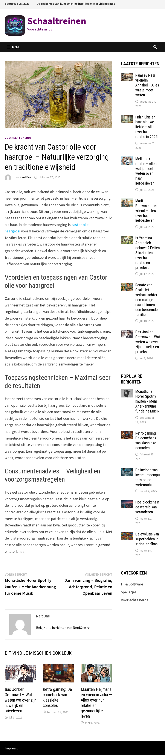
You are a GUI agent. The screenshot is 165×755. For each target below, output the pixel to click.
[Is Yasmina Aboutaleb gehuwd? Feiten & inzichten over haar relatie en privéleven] (127, 238)
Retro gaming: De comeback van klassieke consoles (57, 697)
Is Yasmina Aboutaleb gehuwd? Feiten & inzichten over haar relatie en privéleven (147, 253)
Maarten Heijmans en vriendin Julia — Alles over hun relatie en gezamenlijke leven (96, 703)
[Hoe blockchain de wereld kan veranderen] (127, 502)
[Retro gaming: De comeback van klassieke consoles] (127, 433)
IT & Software (132, 584)
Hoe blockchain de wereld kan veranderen (147, 507)
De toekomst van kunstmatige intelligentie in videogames (76, 4)
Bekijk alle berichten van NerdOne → (63, 627)
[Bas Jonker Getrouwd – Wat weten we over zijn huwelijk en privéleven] (127, 332)
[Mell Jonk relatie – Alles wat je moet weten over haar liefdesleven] (127, 159)
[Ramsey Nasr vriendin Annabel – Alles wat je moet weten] (127, 75)
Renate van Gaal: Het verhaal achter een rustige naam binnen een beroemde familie (146, 300)
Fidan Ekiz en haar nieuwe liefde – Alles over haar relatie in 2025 (146, 127)
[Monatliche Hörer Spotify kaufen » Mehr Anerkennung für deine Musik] (127, 392)
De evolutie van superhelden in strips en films (147, 539)
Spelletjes (128, 592)
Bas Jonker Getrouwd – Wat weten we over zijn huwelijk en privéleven (20, 700)
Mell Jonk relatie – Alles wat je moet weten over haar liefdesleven (146, 170)
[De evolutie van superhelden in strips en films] (127, 534)
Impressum (13, 748)
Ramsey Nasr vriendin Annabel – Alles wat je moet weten (147, 85)
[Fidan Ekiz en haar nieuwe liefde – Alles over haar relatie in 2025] (127, 117)
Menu (16, 47)
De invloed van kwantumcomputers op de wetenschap (147, 477)
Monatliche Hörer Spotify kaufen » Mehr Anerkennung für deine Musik (147, 401)
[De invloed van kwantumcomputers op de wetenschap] (127, 470)
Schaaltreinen (56, 21)
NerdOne (25, 177)
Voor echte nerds (18, 138)
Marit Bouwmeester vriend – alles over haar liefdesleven (146, 211)
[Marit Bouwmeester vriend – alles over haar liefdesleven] (127, 201)
